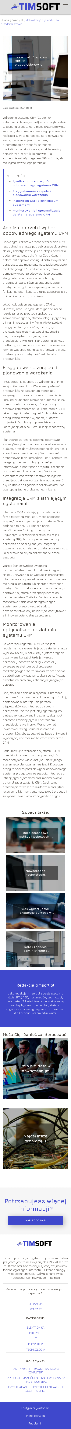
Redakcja (36, 1303)
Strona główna (10, 19)
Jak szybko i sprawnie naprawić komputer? (35, 1370)
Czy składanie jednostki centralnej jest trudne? (35, 1388)
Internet (35, 1333)
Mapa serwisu (35, 1415)
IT (22, 19)
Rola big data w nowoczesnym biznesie (35, 1068)
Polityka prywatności (35, 1408)
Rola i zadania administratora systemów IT (35, 949)
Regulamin (35, 1423)
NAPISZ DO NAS (35, 1220)
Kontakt (36, 1309)
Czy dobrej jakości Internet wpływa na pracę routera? (35, 1379)
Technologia (35, 1349)
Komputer (35, 1344)
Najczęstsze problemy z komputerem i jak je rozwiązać (36, 1138)
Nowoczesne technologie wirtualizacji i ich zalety (35, 873)
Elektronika (35, 1327)
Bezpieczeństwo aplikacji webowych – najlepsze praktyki (35, 835)
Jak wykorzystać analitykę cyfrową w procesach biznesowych (35, 911)
